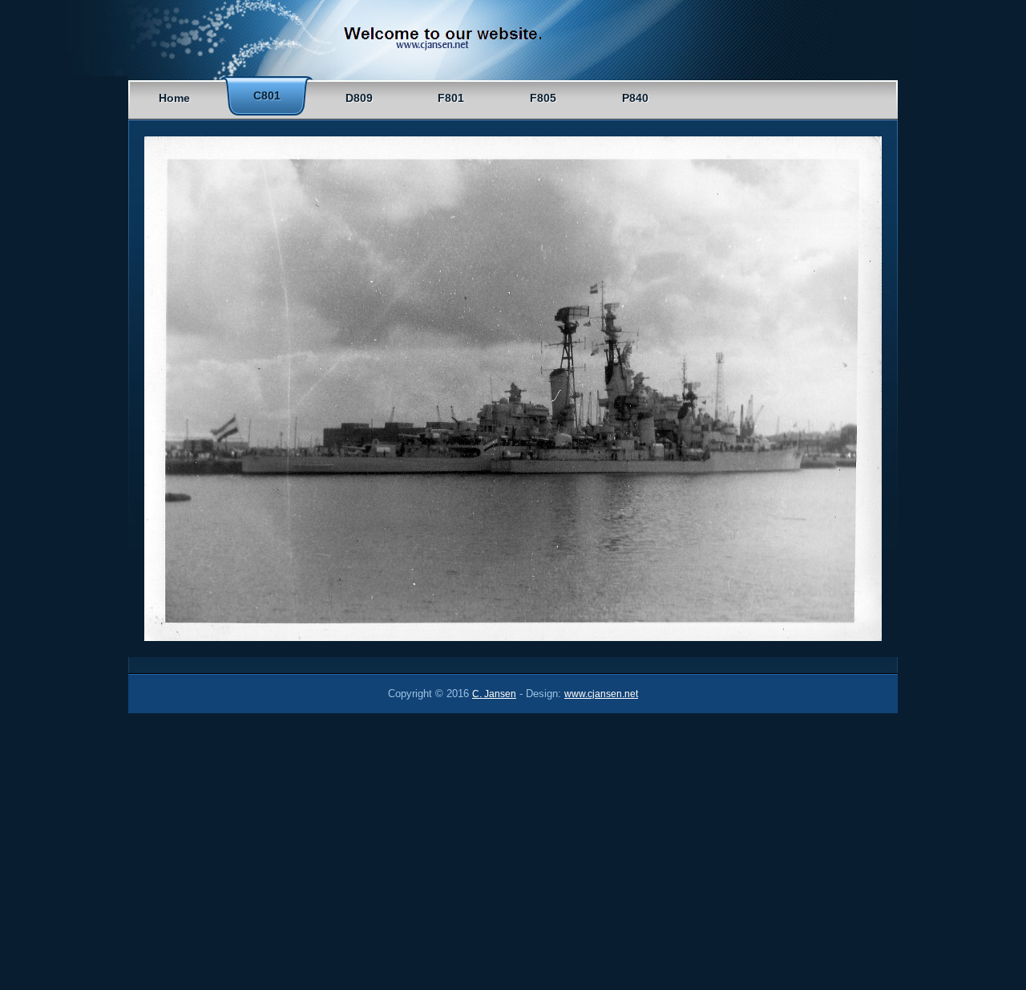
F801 (451, 97)
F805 (543, 97)
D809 (359, 97)
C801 (267, 95)
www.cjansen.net (601, 694)
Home (174, 97)
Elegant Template (457, 41)
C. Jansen (494, 694)
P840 (635, 97)
